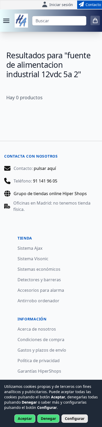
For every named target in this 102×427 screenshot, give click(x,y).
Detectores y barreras (39, 280)
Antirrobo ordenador (38, 301)
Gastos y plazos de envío (42, 350)
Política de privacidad (39, 360)
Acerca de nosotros (37, 329)
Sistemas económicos (39, 269)
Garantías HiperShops (39, 371)
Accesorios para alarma (41, 290)
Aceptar (25, 418)
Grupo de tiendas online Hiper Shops (50, 193)
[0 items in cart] (95, 20)
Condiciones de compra (41, 339)
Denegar (48, 418)
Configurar (74, 418)
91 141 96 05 (45, 181)
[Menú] (6, 21)
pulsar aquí (45, 168)
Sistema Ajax (30, 248)
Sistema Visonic (33, 259)
